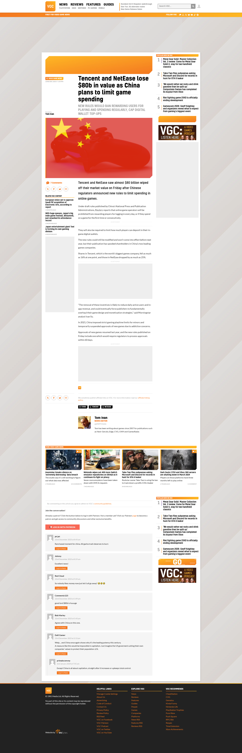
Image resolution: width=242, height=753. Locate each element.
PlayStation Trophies (175, 710)
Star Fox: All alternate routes (133, 7)
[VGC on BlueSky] (189, 14)
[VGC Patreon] (180, 14)
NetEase (114, 257)
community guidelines (102, 504)
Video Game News (55, 78)
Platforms (135, 716)
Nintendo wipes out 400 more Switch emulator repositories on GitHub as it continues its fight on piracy (100, 474)
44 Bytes (61, 731)
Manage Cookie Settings (107, 694)
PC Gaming (92, 8)
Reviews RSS (136, 726)
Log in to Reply (61, 549)
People (134, 706)
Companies (136, 713)
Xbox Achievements (174, 729)
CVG (168, 697)
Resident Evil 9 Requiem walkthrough (136, 4)
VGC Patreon (102, 723)
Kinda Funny (171, 703)
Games (134, 710)
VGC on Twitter (103, 729)
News (63, 4)
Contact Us (102, 706)
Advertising (102, 700)
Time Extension (172, 726)
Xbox (74, 8)
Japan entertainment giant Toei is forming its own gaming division (59, 229)
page (134, 515)
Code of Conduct (104, 703)
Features (93, 4)
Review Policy (103, 713)
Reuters (99, 210)
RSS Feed (100, 716)
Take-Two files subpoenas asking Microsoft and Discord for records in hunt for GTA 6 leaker (180, 76)
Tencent (91, 253)
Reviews (77, 4)
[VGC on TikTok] (195, 14)
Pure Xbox (170, 713)
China (83, 407)
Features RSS (137, 723)
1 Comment (192, 484)
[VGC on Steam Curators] (198, 14)
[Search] (193, 6)
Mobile (102, 8)
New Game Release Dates (131, 9)
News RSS (135, 719)
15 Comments (76, 484)
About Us (101, 697)
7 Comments (56, 183)
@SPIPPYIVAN (100, 424)
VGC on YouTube (104, 732)
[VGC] (50, 6)
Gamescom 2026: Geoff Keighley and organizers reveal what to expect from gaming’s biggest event (181, 108)
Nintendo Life (172, 706)
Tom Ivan (49, 114)
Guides (109, 4)
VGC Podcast (102, 726)
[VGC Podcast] (183, 14)
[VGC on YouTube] (192, 14)
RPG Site (170, 719)
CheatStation (171, 694)
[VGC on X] (186, 14)
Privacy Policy (103, 710)
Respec (169, 723)
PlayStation (64, 8)
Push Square (171, 716)
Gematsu (170, 700)
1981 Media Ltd (54, 696)
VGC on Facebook (104, 719)
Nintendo (82, 8)
